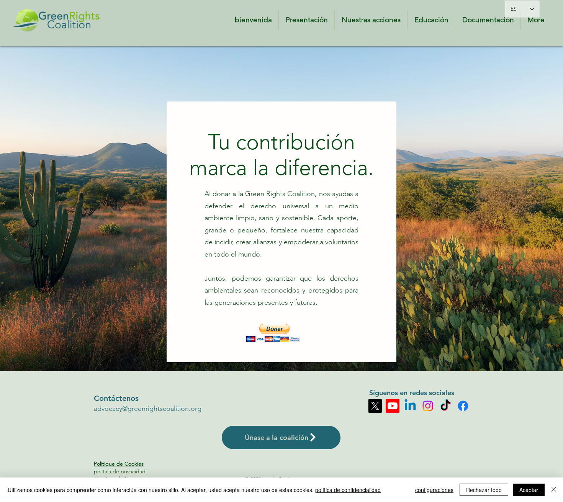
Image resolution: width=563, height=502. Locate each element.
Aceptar (528, 490)
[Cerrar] (553, 490)
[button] (273, 333)
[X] (375, 406)
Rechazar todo (484, 490)
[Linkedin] (410, 406)
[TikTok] (445, 406)
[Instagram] (428, 406)
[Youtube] (392, 406)
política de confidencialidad (348, 490)
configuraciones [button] (434, 490)
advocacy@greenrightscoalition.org (147, 408)
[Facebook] (463, 406)
